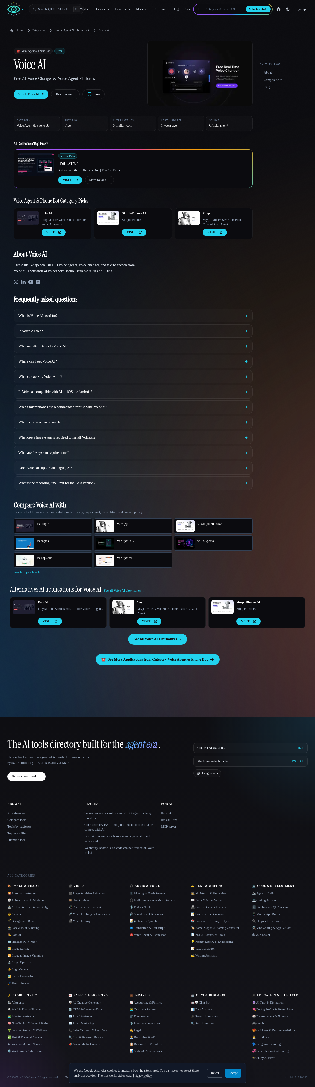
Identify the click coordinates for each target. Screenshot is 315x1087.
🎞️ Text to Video (79, 900)
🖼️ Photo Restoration (20, 976)
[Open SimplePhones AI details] (108, 218)
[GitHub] (278, 9)
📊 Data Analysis (201, 1009)
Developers (122, 9)
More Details (99, 180)
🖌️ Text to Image (18, 983)
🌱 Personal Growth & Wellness (27, 1030)
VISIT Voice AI (31, 94)
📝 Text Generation (203, 948)
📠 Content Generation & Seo (209, 907)
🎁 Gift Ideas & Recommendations (273, 1030)
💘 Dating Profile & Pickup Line (272, 1009)
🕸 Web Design (261, 934)
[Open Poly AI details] (28, 218)
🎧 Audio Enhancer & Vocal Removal (153, 900)
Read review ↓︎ (65, 94)
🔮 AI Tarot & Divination (268, 1002)
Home (19, 30)
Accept (233, 1073)
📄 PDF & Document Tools (208, 934)
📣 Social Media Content (84, 1044)
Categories (38, 30)
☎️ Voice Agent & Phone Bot (148, 934)
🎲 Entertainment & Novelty (270, 1016)
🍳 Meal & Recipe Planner (24, 1009)
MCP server (168, 826)
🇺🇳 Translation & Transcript (147, 928)
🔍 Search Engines (202, 1023)
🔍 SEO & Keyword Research (86, 1037)
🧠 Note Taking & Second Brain (27, 1023)
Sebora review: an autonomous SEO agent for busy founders (117, 816)
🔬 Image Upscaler (19, 962)
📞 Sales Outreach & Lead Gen (87, 1030)
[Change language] (288, 9)
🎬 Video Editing (79, 921)
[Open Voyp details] (189, 218)
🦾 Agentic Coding (264, 893)
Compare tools (16, 820)
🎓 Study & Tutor (263, 1058)
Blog (176, 9)
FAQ (267, 87)
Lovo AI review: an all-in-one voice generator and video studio (117, 839)
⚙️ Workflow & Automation (24, 1051)
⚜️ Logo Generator (19, 969)
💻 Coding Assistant (265, 900)
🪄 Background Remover (23, 921)
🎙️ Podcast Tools (140, 907)
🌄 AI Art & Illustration (21, 893)
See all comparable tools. (27, 572)
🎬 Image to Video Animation (87, 893)
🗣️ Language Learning (266, 1044)
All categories (16, 813)
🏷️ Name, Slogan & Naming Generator (215, 928)
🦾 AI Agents (15, 1002)
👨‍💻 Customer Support (143, 1009)
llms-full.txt (169, 820)
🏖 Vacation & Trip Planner (24, 1044)
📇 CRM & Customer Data (85, 1009)
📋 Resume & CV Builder (146, 1044)
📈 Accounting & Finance (146, 1002)
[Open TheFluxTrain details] (36, 164)
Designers (102, 9)
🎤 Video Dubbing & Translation (89, 914)
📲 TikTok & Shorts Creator (86, 907)
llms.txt (166, 813)
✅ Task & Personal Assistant (25, 1037)
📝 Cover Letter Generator (207, 914)
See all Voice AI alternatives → (157, 639)
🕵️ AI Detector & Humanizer (209, 893)
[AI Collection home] (15, 9)
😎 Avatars (14, 914)
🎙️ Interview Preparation (145, 1023)
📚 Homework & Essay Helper (210, 921)
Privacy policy (142, 1075)
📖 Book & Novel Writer (206, 900)
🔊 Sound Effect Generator (146, 914)
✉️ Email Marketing (81, 1023)
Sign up (301, 9)
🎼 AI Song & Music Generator (149, 893)
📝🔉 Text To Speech (143, 921)
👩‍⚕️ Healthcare (261, 1037)
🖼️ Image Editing (18, 948)
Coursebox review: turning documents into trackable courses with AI (118, 827)
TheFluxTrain (68, 163)
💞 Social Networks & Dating (270, 1051)
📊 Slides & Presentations (146, 1051)
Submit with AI (258, 9)
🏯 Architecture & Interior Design (28, 907)
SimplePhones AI (134, 213)
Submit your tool (26, 776)
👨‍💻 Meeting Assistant (20, 1016)
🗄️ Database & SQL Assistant (270, 907)
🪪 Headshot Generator (21, 941)
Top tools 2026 (17, 833)
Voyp (206, 213)
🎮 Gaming (259, 1023)
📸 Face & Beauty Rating (23, 928)
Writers (84, 9)
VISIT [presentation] (67, 180)
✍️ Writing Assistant (204, 955)
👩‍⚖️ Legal (135, 1030)
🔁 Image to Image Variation (25, 955)
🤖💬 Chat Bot (200, 1002)
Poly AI (47, 213)
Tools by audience (19, 826)
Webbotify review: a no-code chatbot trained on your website (119, 850)
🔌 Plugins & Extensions (267, 921)
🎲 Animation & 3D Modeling (26, 900)
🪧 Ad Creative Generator (84, 1002)
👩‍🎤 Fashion (14, 934)
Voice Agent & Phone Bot (72, 30)
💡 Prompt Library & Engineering (212, 941)
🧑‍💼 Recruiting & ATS (143, 1037)
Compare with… (274, 80)
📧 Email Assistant (80, 1016)
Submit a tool (16, 840)
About (268, 72)
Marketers (142, 9)
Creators (160, 9)
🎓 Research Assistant (204, 1016)
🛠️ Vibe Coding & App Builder (271, 928)
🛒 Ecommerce (139, 1016)
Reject (215, 1073)
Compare (191, 9)
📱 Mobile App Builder (267, 914)
